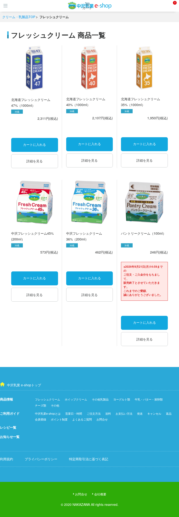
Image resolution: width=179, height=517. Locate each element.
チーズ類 (40, 405)
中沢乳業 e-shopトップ (24, 385)
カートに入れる (34, 145)
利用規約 (6, 459)
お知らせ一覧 (10, 436)
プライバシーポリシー (41, 459)
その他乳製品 (100, 399)
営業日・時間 (73, 413)
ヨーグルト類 (121, 399)
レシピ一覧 (8, 427)
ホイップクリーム (76, 399)
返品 (169, 413)
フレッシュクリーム (47, 399)
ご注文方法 (94, 413)
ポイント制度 (59, 419)
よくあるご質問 (82, 419)
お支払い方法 (124, 413)
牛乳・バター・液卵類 (149, 399)
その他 (55, 405)
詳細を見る (34, 161)
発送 (140, 413)
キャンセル (154, 413)
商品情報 (6, 399)
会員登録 (40, 419)
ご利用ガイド (10, 413)
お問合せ (102, 419)
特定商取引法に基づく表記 (88, 459)
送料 (108, 413)
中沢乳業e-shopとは (48, 413)
